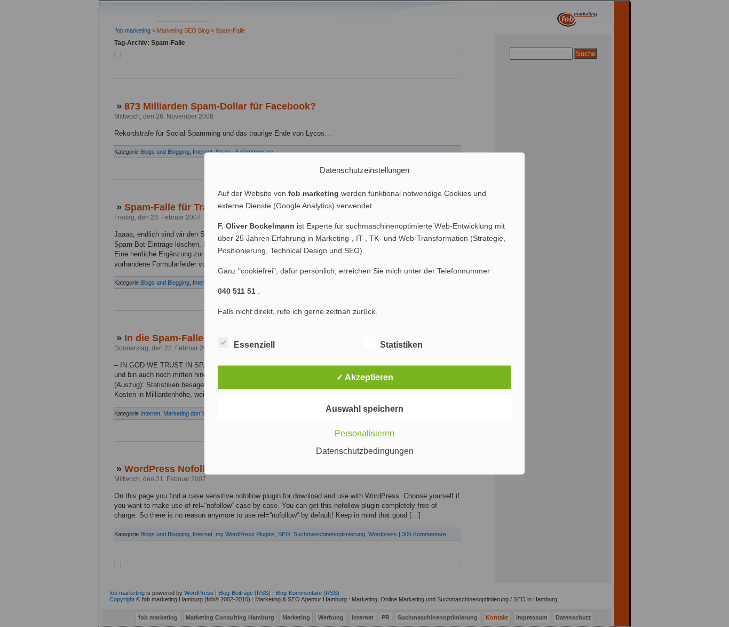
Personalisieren (364, 433)
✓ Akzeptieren (364, 377)
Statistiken (401, 344)
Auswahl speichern (364, 408)
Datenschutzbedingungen (365, 451)
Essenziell (254, 344)
